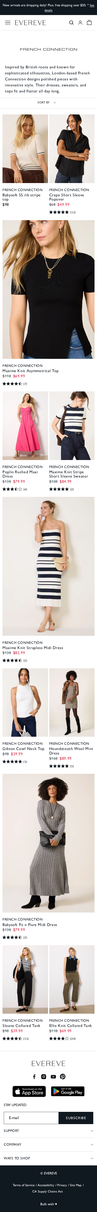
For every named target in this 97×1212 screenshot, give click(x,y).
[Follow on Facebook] (34, 1077)
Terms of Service (24, 1185)
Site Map (76, 1185)
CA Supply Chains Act (47, 1191)
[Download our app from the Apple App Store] (29, 1091)
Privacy (62, 1185)
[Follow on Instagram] (44, 1077)
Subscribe (76, 1118)
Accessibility (46, 1185)
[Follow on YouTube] (53, 1077)
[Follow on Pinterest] (63, 1077)
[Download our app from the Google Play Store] (68, 1091)
